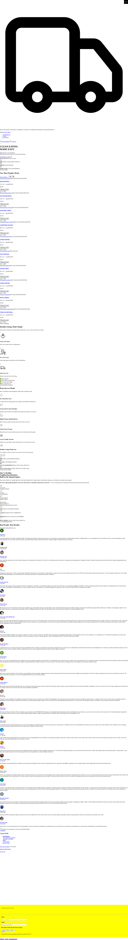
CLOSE (126, 1)
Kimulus (2, 746)
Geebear (2, 733)
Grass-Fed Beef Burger (6, 195)
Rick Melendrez (3, 822)
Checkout (7, 939)
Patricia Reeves (3, 604)
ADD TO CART (5, 189)
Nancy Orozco (3, 771)
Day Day (2, 695)
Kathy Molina (3, 669)
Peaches (2, 631)
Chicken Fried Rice (5, 283)
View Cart (2, 939)
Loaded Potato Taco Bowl (6, 225)
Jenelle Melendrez (4, 643)
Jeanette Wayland (4, 582)
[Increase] (5, 191)
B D (1, 569)
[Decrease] (1, 191)
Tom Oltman (3, 784)
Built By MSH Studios (5, 849)
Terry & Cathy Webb (5, 759)
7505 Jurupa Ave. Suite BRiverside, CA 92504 (9, 838)
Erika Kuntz (3, 708)
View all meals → (4, 177)
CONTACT (6, 137)
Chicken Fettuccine (5, 239)
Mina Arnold (3, 721)
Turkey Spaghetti (4, 297)
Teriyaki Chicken (4, 268)
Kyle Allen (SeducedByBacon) (7, 616)
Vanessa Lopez (3, 556)
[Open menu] (0, 143)
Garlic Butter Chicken (5, 210)
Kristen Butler (3, 656)
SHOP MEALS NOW (5, 157)
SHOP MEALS (6, 134)
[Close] (0, 938)
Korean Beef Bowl (4, 181)
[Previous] (10, 177)
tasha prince (3, 811)
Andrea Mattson (4, 682)
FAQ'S (4, 136)
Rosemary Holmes (4, 798)
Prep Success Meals (4, 846)
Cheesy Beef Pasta (4, 254)
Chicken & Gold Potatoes (6, 312)
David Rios (2, 595)
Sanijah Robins (3, 547)
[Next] (13, 177)
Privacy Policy (6, 843)
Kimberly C (3, 534)
